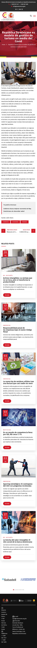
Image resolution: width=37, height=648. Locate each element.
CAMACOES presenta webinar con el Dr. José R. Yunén (27, 231)
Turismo (24, 222)
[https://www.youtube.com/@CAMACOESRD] (20, 9)
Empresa (7, 325)
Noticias (7, 430)
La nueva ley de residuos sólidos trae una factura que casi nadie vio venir (18, 382)
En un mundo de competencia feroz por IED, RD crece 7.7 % (17, 433)
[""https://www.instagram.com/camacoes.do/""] (17, 9)
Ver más (7, 295)
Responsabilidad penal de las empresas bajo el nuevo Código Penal (17, 330)
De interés (8, 275)
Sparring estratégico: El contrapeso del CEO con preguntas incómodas (17, 485)
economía (15, 222)
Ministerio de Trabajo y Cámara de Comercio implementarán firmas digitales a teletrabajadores (12, 231)
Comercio (6, 222)
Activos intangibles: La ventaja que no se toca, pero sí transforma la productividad (17, 280)
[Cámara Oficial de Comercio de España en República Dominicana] (8, 16)
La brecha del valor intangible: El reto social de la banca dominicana (18, 541)
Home (3, 44)
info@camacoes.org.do (19, 618)
